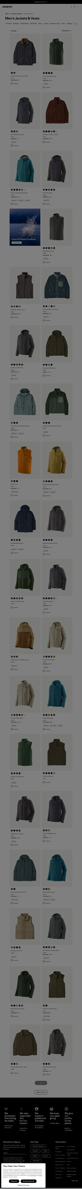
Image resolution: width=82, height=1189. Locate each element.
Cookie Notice (32, 1175)
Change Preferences (23, 1185)
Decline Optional (28, 1181)
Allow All (14, 1181)
